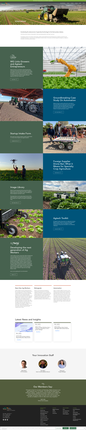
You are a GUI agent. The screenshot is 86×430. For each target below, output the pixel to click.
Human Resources (43, 415)
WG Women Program (44, 424)
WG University (42, 423)
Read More (19, 339)
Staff (74, 410)
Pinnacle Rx (55, 413)
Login (84, 3)
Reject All (65, 428)
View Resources (57, 172)
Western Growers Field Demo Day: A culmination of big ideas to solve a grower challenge (42, 328)
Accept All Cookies (73, 428)
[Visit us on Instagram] (3, 420)
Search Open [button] (84, 5)
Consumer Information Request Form (77, 420)
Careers (76, 3)
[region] (43, 428)
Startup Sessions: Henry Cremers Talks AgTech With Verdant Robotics (61, 328)
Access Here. (51, 0)
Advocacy (62, 5)
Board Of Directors (76, 409)
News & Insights (66, 407)
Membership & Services (70, 5)
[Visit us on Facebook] (7, 420)
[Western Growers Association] (7, 5)
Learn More (13, 79)
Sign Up (13, 274)
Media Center (75, 412)
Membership (42, 410)
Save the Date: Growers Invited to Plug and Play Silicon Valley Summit (23, 337)
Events (68, 3)
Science (41, 421)
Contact (72, 3)
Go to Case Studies (58, 112)
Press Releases (65, 412)
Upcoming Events (66, 410)
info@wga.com (7, 417)
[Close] (84, 428)
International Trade (43, 417)
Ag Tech (20, 333)
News (50, 5)
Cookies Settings (58, 428)
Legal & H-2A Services (44, 418)
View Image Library (15, 202)
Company (79, 5)
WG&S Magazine (66, 413)
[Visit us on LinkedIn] (5, 420)
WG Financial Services (44, 411)
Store (80, 3)
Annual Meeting (62, 3)
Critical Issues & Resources (40, 5)
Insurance (55, 5)
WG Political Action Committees (43, 414)
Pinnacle (54, 411)
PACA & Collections (43, 420)
